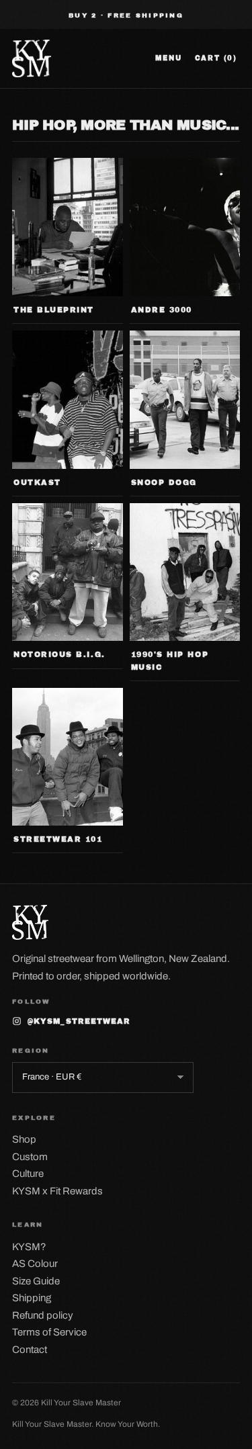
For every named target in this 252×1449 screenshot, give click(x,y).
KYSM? (29, 1246)
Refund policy (42, 1315)
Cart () (216, 58)
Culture (28, 1173)
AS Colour (35, 1263)
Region (31, 1050)
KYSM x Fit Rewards (57, 1191)
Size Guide (36, 1281)
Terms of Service (49, 1332)
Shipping (31, 1297)
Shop (24, 1139)
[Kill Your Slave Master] (31, 58)
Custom (30, 1156)
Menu (168, 58)
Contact (29, 1349)
